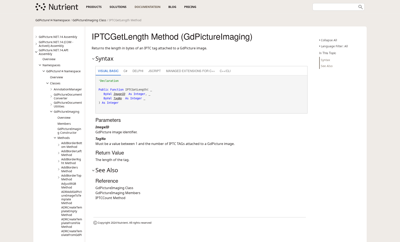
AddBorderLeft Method (71, 153)
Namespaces (51, 65)
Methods (64, 138)
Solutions (118, 7)
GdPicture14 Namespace (52, 20)
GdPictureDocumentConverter (68, 96)
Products (94, 7)
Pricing (190, 7)
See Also (326, 66)
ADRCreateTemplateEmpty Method (71, 211)
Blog (172, 7)
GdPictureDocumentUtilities (68, 104)
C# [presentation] (125, 71)
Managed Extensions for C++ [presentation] (190, 71)
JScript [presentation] (154, 71)
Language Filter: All (334, 46)
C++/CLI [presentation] (225, 71)
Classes (55, 83)
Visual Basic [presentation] (108, 71)
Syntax (325, 60)
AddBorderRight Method (71, 161)
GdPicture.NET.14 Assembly (58, 37)
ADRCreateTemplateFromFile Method (71, 223)
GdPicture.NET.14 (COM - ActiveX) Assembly (56, 44)
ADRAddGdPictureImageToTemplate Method (71, 197)
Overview (48, 59)
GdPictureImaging (66, 112)
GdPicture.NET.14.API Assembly (53, 52)
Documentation (147, 7)
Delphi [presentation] (137, 71)
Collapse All (329, 40)
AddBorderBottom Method (71, 145)
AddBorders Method (69, 169)
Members (64, 124)
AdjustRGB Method (68, 185)
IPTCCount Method (110, 198)
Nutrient (122, 223)
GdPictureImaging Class (89, 20)
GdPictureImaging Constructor (69, 131)
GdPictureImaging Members (117, 193)
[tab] (108, 71)
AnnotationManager (68, 89)
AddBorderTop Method (71, 177)
